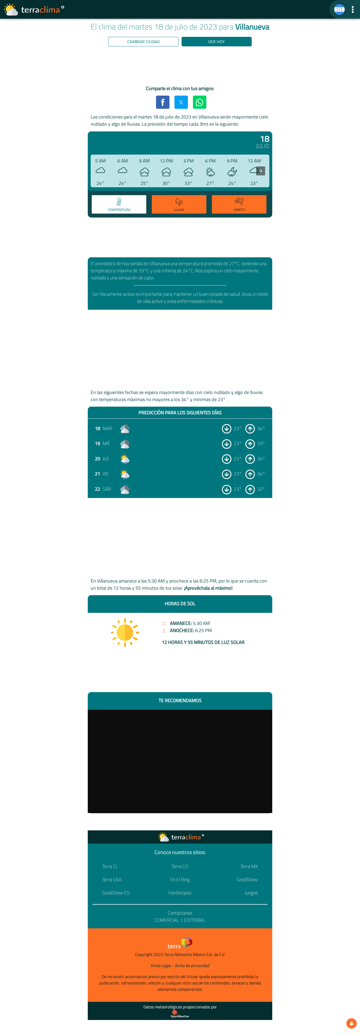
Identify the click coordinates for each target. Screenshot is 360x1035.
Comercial (167, 920)
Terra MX (249, 866)
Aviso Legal (161, 965)
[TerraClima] (339, 9)
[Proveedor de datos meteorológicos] (180, 1014)
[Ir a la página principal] (34, 9)
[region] (180, 67)
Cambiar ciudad (143, 41)
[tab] (119, 204)
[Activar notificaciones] (351, 1023)
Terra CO (180, 866)
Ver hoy (216, 41)
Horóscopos (179, 892)
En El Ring (179, 879)
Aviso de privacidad (192, 965)
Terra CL (110, 866)
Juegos (251, 892)
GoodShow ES (116, 892)
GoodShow (247, 879)
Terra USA (111, 879)
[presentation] (260, 170)
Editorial (194, 920)
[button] (352, 9)
